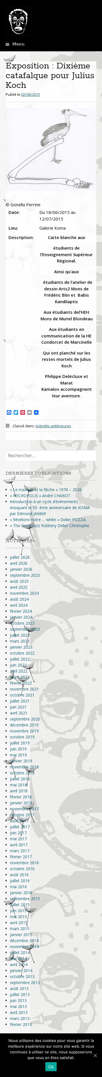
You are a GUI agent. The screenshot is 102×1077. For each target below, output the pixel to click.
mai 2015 (18, 916)
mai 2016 (18, 886)
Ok (51, 1067)
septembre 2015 (25, 898)
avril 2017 (18, 844)
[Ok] (95, 1055)
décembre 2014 (24, 940)
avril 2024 (18, 605)
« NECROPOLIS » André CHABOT (40, 495)
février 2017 (21, 856)
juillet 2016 (20, 880)
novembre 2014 (24, 946)
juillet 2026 (20, 557)
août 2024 (19, 599)
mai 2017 (18, 838)
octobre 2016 (22, 868)
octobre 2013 (22, 976)
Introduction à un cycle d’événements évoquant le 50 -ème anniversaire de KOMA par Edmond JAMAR (50, 507)
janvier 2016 (21, 892)
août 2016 (19, 874)
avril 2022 (18, 671)
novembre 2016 (24, 862)
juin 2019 (18, 749)
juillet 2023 (20, 635)
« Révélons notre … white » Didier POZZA (48, 519)
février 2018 (21, 796)
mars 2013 (19, 1018)
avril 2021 (18, 713)
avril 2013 (18, 1012)
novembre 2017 (24, 808)
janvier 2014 (21, 970)
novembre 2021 (24, 689)
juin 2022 (18, 665)
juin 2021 (18, 707)
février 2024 (21, 611)
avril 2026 (18, 563)
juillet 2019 (20, 743)
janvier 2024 (21, 617)
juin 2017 (18, 832)
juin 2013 (18, 1000)
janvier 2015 (21, 934)
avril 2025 (18, 587)
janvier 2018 (21, 802)
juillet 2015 (20, 904)
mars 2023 (19, 641)
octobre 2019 (22, 737)
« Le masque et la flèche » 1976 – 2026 (46, 489)
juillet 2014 (20, 952)
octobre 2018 (22, 773)
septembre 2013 (25, 982)
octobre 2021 (22, 695)
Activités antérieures (53, 425)
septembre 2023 (25, 629)
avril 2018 (18, 790)
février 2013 (21, 1024)
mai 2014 (18, 958)
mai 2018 (18, 784)
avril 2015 (18, 922)
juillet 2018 (20, 779)
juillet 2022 (20, 659)
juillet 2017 (20, 826)
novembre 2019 (24, 731)
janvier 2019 (21, 761)
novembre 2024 (24, 593)
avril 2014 (18, 964)
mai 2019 (18, 755)
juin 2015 (18, 910)
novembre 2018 (24, 767)
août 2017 (19, 820)
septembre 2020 (25, 719)
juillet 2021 (20, 701)
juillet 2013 (20, 994)
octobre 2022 (22, 653)
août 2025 (19, 581)
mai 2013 (18, 1006)
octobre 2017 (22, 814)
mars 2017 (19, 850)
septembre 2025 (25, 575)
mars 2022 (19, 677)
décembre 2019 (24, 725)
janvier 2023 (21, 647)
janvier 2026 (21, 569)
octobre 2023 (22, 623)
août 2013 (19, 988)
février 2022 (21, 683)
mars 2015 (19, 928)
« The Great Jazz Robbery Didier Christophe (49, 525)
